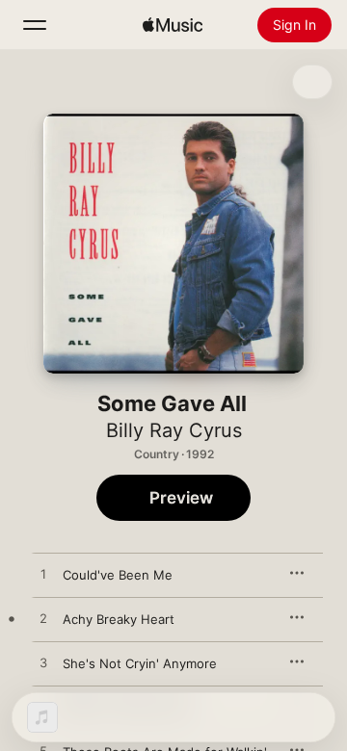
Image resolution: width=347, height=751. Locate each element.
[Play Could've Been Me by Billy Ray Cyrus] (43, 574)
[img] (172, 25)
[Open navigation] (34, 25)
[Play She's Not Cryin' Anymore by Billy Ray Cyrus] (43, 663)
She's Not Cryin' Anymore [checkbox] (140, 663)
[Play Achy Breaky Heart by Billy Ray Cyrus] (43, 619)
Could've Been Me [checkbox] (118, 575)
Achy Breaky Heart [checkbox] (118, 619)
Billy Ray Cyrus (174, 430)
